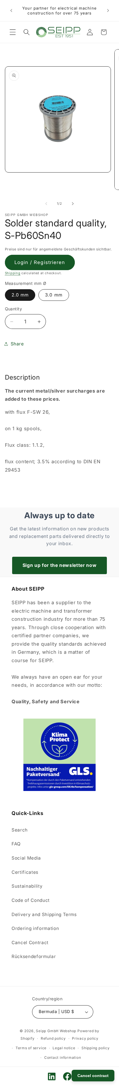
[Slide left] (46, 203)
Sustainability (27, 886)
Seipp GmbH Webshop (56, 1031)
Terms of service (31, 1048)
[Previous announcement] (11, 10)
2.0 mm (20, 295)
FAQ (16, 844)
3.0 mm (53, 295)
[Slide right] (72, 203)
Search (20, 830)
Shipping (13, 273)
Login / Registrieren (39, 262)
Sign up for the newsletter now (60, 565)
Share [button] (17, 344)
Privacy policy (85, 1038)
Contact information (62, 1057)
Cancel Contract (30, 942)
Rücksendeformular (34, 956)
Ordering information (35, 928)
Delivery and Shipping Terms (44, 914)
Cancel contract (93, 1075)
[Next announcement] (108, 10)
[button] (13, 32)
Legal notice (64, 1048)
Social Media (26, 858)
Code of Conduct (31, 900)
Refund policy (53, 1038)
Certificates (25, 872)
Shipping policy (95, 1048)
